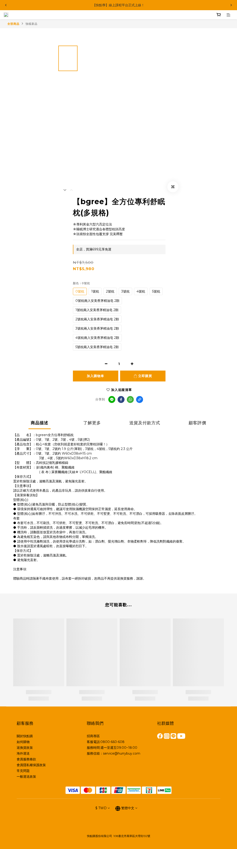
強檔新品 (31, 23)
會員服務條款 (26, 759)
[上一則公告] (6, 5)
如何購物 (23, 742)
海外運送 (23, 753)
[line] (111, 399)
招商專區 (93, 736)
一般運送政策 (26, 776)
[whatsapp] (130, 399)
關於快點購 (25, 736)
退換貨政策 (25, 748)
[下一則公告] (231, 5)
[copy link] (139, 399)
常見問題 (23, 771)
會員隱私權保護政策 (31, 765)
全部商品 (13, 23)
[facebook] (121, 399)
